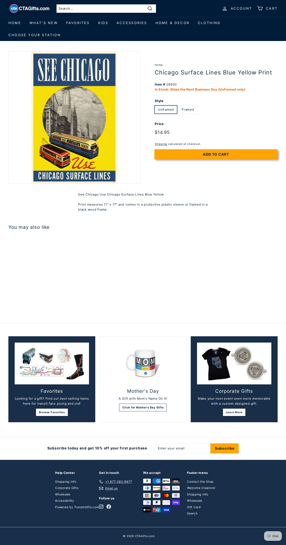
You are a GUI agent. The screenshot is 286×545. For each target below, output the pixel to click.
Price (159, 124)
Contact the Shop (200, 481)
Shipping (161, 144)
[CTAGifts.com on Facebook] (109, 506)
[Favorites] (52, 363)
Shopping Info (65, 481)
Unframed (166, 109)
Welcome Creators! (201, 488)
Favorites (78, 23)
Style (159, 101)
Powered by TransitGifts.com (77, 507)
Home (14, 23)
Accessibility (64, 500)
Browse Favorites (52, 412)
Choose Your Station (34, 35)
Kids (103, 23)
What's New (44, 23)
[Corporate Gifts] (234, 363)
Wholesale (62, 494)
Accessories (132, 23)
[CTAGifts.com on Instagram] (101, 506)
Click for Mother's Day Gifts (143, 407)
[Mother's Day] (143, 363)
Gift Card (194, 507)
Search (192, 513)
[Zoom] (74, 117)
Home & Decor (172, 23)
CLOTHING (209, 23)
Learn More (234, 412)
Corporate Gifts (66, 488)
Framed (188, 109)
